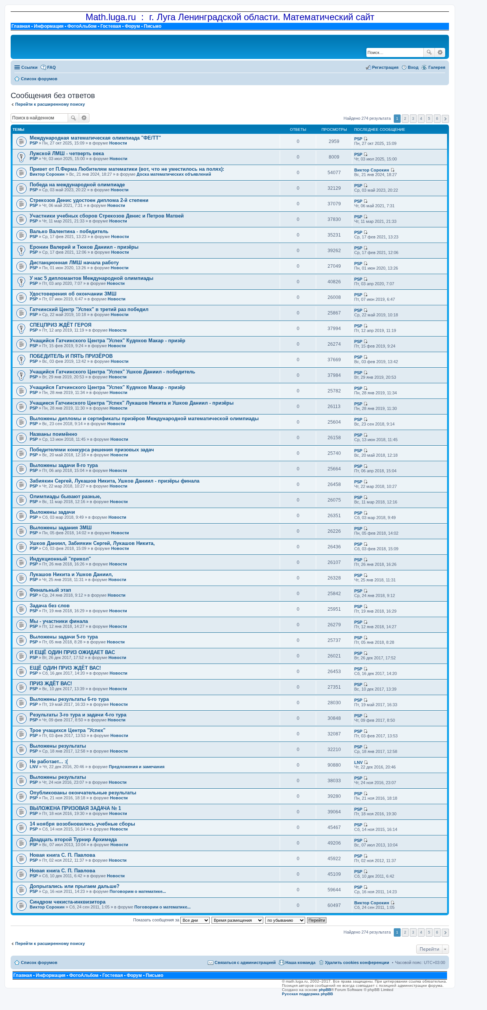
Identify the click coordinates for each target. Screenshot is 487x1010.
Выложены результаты (58, 746)
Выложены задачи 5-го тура (64, 637)
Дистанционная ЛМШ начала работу (74, 262)
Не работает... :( (49, 761)
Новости (118, 143)
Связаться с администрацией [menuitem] (245, 962)
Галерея (436, 67)
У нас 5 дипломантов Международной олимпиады (91, 278)
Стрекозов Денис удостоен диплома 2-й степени (89, 200)
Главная (20, 26)
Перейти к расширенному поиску (50, 104)
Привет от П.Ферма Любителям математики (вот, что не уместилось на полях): (127, 169)
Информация (49, 26)
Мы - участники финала (59, 621)
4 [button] (421, 118)
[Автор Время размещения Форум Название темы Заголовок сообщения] (238, 920)
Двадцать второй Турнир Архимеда (73, 839)
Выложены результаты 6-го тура (69, 699)
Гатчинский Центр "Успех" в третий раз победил (89, 309)
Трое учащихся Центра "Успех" (67, 730)
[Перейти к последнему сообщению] (365, 139)
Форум (132, 26)
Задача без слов (50, 605)
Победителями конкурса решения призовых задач (92, 450)
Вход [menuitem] (413, 67)
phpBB (325, 990)
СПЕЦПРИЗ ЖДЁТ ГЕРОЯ (60, 325)
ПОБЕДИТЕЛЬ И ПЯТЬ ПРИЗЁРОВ (71, 356)
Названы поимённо (53, 434)
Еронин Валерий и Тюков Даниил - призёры (84, 247)
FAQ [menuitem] (51, 67)
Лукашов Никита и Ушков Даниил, (71, 574)
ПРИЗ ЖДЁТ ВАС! (51, 683)
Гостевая (110, 26)
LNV (34, 766)
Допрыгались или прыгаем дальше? (74, 886)
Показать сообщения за (156, 920)
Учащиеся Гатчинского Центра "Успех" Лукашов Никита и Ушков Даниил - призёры (132, 403)
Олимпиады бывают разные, (65, 496)
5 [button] (429, 118)
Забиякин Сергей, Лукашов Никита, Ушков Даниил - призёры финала (114, 481)
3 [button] (413, 118)
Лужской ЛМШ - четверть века (67, 153)
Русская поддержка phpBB (307, 994)
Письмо (152, 26)
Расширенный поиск (440, 52)
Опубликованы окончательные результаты (83, 793)
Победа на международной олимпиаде (77, 184)
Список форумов (39, 962)
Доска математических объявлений (174, 174)
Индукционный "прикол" (60, 559)
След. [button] (445, 119)
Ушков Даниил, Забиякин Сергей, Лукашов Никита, (92, 543)
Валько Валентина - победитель (69, 231)
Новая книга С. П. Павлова (62, 855)
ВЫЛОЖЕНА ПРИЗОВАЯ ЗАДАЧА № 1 (75, 808)
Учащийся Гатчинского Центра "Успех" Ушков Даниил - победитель (112, 372)
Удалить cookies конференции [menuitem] (357, 962)
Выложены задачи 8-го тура (64, 465)
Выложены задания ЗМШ (61, 527)
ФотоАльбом (82, 26)
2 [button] (405, 118)
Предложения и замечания (136, 766)
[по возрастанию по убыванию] (285, 920)
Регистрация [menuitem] (385, 67)
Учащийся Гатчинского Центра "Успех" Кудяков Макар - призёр (107, 340)
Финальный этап (50, 590)
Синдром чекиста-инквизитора (67, 902)
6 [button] (437, 118)
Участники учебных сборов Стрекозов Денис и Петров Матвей (107, 216)
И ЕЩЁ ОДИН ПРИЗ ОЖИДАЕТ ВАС (72, 652)
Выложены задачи (52, 512)
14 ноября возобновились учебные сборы (82, 824)
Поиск (429, 52)
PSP (34, 143)
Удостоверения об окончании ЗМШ (73, 294)
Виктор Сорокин (47, 174)
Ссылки (29, 67)
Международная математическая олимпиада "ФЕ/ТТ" (95, 138)
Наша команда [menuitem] (300, 962)
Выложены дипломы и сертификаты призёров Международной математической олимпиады (144, 418)
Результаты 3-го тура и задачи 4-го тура (78, 715)
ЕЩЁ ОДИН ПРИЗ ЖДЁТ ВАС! (65, 668)
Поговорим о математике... (138, 891)
